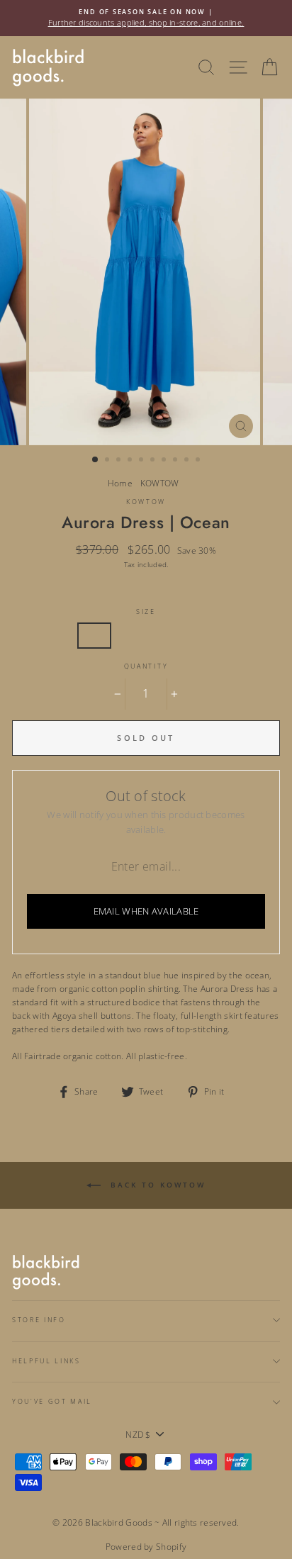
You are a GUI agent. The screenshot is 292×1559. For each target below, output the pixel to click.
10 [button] (199, 460)
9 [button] (187, 460)
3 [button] (119, 460)
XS (94, 635)
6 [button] (153, 460)
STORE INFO (39, 1319)
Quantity (146, 666)
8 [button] (176, 460)
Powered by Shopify (146, 1547)
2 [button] (108, 460)
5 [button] (142, 460)
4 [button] (131, 460)
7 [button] (165, 460)
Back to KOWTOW (156, 1185)
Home (120, 482)
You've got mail (52, 1401)
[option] (146, 18)
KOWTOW (159, 482)
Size (146, 611)
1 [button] (95, 460)
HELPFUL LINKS (46, 1360)
